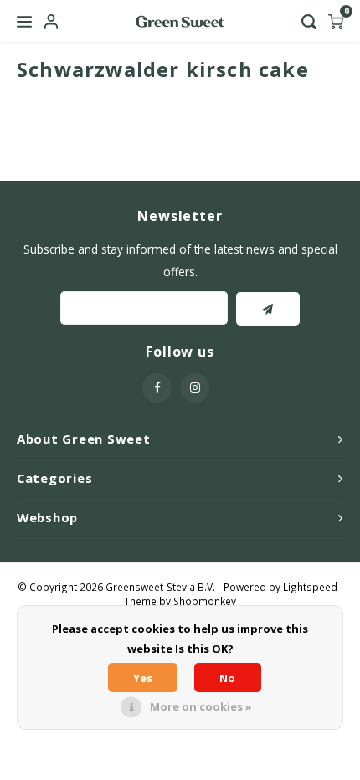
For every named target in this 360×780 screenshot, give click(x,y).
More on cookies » (201, 706)
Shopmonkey (204, 601)
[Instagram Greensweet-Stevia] (194, 388)
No (227, 677)
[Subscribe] (268, 309)
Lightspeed (310, 586)
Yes (142, 677)
